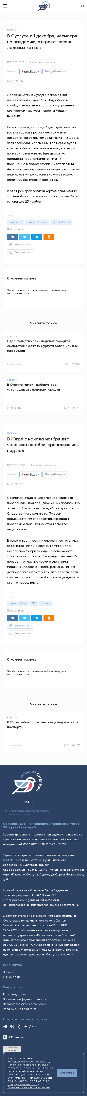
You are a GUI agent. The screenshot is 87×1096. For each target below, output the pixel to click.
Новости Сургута (37, 222)
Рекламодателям (15, 994)
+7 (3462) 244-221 (44, 895)
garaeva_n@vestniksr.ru (43, 900)
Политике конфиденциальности (28, 1082)
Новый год (15, 222)
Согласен (67, 1072)
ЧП (33, 603)
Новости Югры (18, 603)
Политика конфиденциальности (24, 999)
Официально (12, 976)
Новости (9, 972)
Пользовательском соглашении (28, 1087)
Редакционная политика (19, 1008)
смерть (45, 603)
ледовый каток (61, 222)
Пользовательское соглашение (24, 1004)
